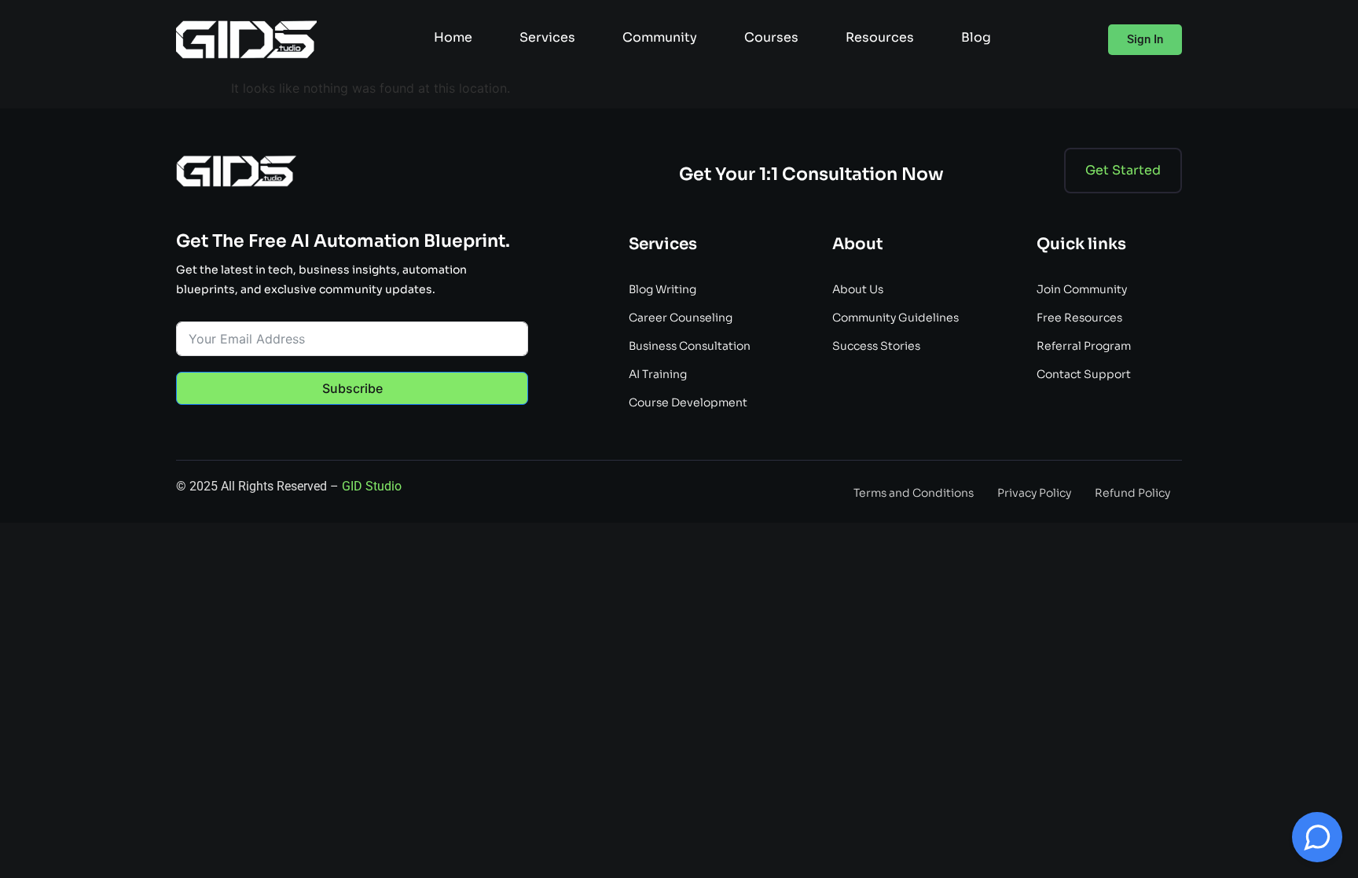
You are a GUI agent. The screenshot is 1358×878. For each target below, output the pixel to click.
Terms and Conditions (913, 493)
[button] (1145, 39)
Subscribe (352, 388)
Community (659, 37)
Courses (771, 37)
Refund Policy (1132, 493)
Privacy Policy (1034, 493)
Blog (976, 37)
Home (453, 37)
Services (547, 37)
